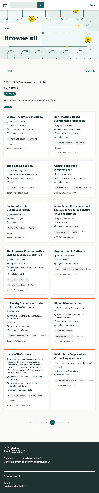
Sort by (91, 70)
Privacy (10, 94)
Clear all (8, 106)
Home (6, 29)
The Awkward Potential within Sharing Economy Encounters (25, 253)
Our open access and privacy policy (21, 458)
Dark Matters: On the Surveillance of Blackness (70, 119)
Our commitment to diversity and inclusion (25, 461)
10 (57, 422)
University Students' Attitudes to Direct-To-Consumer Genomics (25, 307)
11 (63, 422)
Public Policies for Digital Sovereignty (18, 208)
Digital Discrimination (67, 303)
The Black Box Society (20, 166)
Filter (9, 70)
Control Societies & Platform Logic (66, 168)
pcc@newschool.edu (14, 486)
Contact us (10, 476)
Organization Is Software (69, 251)
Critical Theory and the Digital (25, 117)
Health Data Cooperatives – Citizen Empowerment (71, 356)
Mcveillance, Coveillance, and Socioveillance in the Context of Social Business (72, 210)
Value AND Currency (19, 354)
